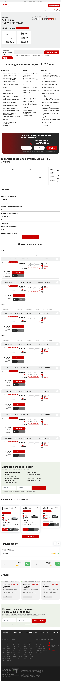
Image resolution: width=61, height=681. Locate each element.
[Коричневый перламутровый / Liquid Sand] (47, 19)
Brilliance (4, 644)
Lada (14, 652)
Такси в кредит (44, 632)
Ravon (8, 656)
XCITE (30, 658)
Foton (8, 648)
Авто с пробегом (17, 632)
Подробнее (21, 275)
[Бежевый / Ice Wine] (36, 19)
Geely (19, 648)
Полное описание (34, 267)
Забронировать (18, 272)
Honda (8, 650)
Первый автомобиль (40, 646)
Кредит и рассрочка (31, 632)
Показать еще (30, 237)
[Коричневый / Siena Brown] (45, 19)
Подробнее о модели (15, 529)
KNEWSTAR (9, 652)
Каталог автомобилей (9, 14)
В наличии (22, 265)
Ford (30, 646)
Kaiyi (3, 652)
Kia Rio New (27, 508)
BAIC (30, 643)
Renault (14, 656)
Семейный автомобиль (41, 644)
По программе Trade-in (41, 648)
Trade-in (14, 275)
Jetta (30, 650)
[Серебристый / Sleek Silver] (55, 19)
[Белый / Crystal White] (38, 19)
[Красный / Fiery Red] (51, 19)
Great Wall (26, 648)
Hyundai (3, 643)
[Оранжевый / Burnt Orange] (53, 19)
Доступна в (23, 268)
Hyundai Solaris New (8, 509)
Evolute (14, 646)
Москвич (9, 660)
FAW (25, 646)
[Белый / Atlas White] (40, 19)
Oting (30, 654)
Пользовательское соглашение (8, 674)
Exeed (19, 646)
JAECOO (20, 650)
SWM (14, 658)
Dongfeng (4, 646)
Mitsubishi (9, 654)
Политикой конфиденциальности (42, 55)
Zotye (3, 660)
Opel (25, 654)
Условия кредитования (6, 676)
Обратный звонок (54, 5)
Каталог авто (6, 632)
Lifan (19, 652)
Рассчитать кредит (11, 529)
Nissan (14, 654)
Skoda (14, 643)
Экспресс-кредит (40, 643)
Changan (9, 644)
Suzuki (8, 658)
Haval (3, 650)
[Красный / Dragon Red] (49, 19)
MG (2, 654)
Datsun (30, 644)
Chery (14, 644)
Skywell (20, 656)
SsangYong (4, 658)
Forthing (3, 648)
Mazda (30, 652)
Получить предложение (52, 52)
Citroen (25, 644)
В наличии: (22, 267)
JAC (14, 650)
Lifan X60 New (48, 508)
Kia (14, 14)
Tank (19, 658)
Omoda (19, 654)
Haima (30, 648)
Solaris (25, 656)
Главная (3, 14)
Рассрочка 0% (39, 652)
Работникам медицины (41, 650)
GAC (14, 648)
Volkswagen (26, 643)
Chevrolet (20, 644)
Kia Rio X (18, 14)
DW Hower (9, 646)
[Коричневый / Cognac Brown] (42, 19)
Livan (25, 652)
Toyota (19, 643)
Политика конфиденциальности (8, 672)
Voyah (25, 658)
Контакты (53, 650)
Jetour (25, 650)
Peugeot (3, 656)
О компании (55, 632)
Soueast (31, 656)
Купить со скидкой (5, 529)
